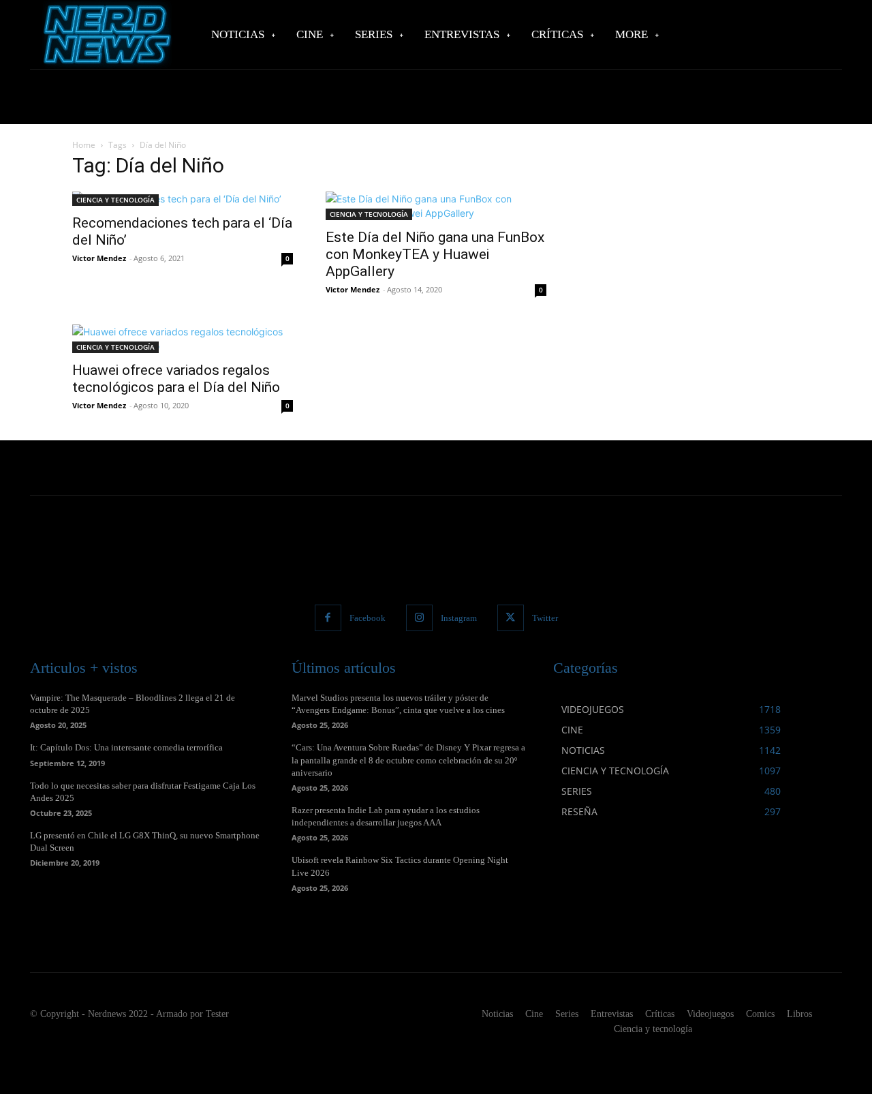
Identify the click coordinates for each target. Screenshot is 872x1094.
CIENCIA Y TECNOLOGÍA (115, 199)
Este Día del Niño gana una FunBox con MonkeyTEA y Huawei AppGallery (435, 254)
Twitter (545, 618)
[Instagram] (419, 618)
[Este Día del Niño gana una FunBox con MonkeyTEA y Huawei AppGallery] (436, 206)
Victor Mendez (99, 258)
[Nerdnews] (105, 34)
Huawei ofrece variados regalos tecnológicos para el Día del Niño (176, 378)
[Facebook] (328, 618)
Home (83, 145)
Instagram (459, 618)
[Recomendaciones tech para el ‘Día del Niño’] (182, 199)
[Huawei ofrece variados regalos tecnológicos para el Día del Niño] (182, 338)
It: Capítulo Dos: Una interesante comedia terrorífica (126, 747)
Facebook (367, 618)
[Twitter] (510, 618)
